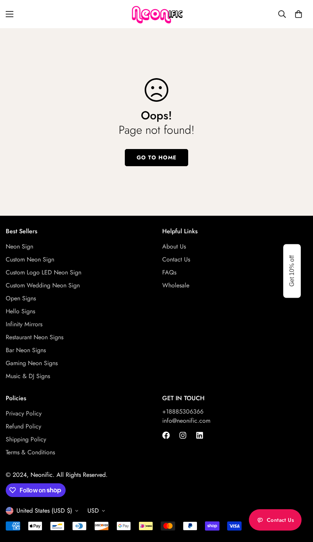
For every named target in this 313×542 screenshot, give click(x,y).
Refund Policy (23, 426)
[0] (298, 14)
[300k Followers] (166, 435)
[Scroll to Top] (298, 500)
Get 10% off (292, 271)
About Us (174, 246)
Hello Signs (20, 311)
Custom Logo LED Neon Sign (43, 272)
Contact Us (176, 259)
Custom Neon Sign (30, 259)
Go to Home (156, 157)
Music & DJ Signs (28, 376)
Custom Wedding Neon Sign (43, 285)
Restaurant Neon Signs (34, 337)
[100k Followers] (183, 435)
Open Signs (21, 298)
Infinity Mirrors (24, 324)
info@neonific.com (186, 420)
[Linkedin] (199, 435)
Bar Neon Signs (26, 350)
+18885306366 (182, 411)
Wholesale (175, 285)
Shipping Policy (26, 439)
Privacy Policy (24, 413)
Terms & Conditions (30, 452)
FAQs (169, 272)
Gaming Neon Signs (32, 363)
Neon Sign (19, 246)
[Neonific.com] (156, 14)
